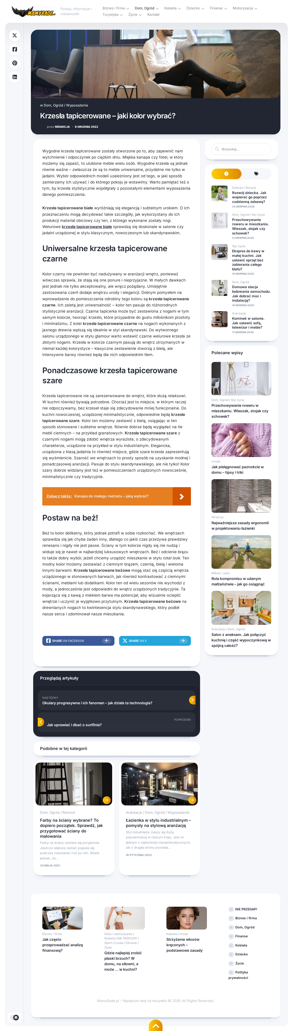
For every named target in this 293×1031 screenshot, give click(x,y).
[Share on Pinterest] (14, 63)
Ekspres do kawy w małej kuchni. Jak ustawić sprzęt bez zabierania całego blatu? (248, 260)
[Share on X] (14, 35)
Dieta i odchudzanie (118, 934)
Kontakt (153, 14)
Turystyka (110, 14)
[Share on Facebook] (14, 49)
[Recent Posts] (226, 174)
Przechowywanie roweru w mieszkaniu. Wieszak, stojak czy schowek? (250, 226)
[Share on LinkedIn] (14, 77)
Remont (68, 812)
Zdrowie (131, 943)
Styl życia (258, 214)
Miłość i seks (221, 573)
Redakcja (58, 126)
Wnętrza (217, 517)
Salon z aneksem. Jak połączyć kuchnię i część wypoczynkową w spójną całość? (241, 640)
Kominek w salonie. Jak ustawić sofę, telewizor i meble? (248, 322)
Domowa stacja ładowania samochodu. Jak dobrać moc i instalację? (251, 294)
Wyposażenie (77, 105)
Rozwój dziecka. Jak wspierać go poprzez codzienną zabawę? (249, 197)
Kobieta (170, 8)
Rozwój (251, 187)
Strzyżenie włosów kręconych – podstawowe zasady (184, 945)
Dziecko (193, 8)
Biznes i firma (114, 8)
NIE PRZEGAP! (127, 938)
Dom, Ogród (144, 8)
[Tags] (256, 174)
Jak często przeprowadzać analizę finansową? (62, 945)
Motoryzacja (243, 8)
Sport (108, 943)
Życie (132, 14)
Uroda (216, 461)
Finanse (216, 8)
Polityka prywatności (238, 975)
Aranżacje (134, 812)
